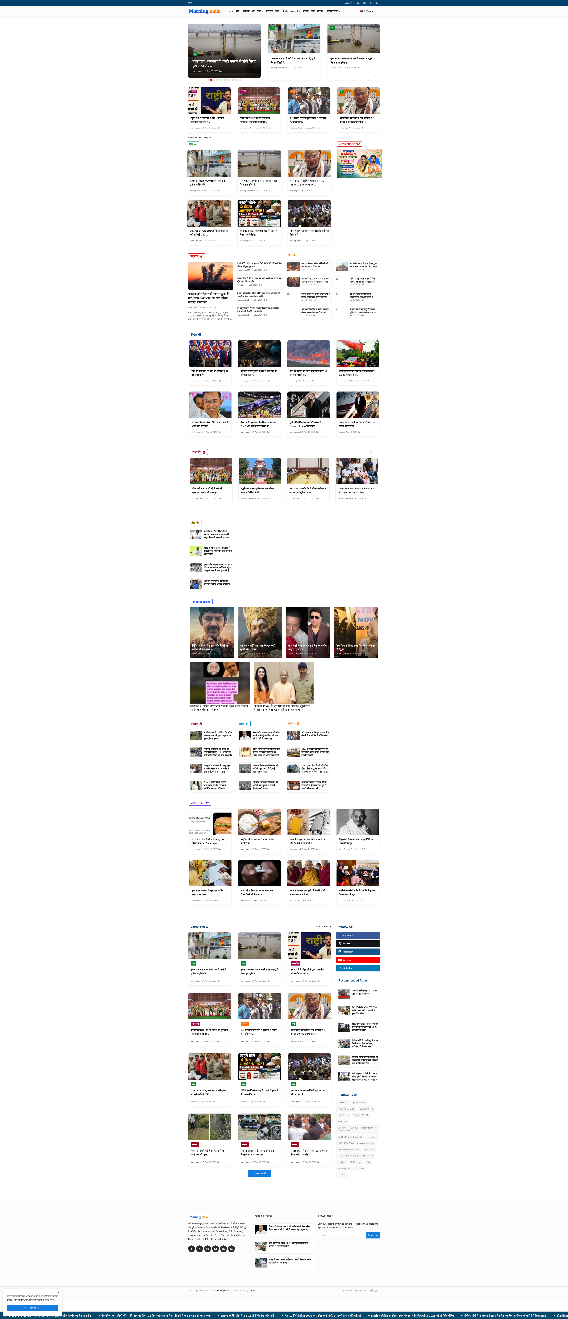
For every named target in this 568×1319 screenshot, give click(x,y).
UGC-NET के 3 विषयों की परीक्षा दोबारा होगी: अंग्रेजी (356, 1143)
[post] (224, 51)
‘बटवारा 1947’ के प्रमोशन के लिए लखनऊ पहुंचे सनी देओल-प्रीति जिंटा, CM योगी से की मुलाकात (282, 708)
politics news (359, 1102)
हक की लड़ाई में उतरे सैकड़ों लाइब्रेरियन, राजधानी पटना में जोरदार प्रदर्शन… (361, 297)
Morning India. (222, 1290)
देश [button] (237, 11)
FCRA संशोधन (355, 1162)
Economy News (366, 1109)
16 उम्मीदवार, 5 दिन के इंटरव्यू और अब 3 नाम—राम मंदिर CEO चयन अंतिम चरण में (364, 266)
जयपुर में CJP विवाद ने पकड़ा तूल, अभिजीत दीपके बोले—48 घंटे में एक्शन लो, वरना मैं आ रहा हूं (217, 768)
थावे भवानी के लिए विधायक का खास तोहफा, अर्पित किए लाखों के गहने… (315, 311)
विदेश (194, 334)
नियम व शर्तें (347, 1290)
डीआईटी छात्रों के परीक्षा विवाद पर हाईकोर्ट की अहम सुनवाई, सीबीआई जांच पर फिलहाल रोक (156, 1316)
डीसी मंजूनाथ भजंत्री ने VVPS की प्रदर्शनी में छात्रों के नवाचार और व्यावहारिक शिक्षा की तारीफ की (256, 1316)
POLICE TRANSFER (346, 1109)
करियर (293, 91)
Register (356, 3)
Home (230, 11)
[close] (58, 1292)
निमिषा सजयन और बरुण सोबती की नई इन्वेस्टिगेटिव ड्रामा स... (210, 647)
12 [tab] (237, 80)
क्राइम (305, 11)
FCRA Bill (372, 1137)
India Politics (343, 1115)
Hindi (368, 3)
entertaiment (201, 601)
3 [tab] (213, 80)
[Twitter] (199, 1248)
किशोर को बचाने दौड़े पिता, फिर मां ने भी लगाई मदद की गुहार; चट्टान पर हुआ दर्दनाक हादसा (218, 735)
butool (342, 432)
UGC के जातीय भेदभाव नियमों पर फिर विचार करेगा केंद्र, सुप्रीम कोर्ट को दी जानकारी (315, 752)
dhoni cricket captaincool (348, 1149)
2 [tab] (211, 80)
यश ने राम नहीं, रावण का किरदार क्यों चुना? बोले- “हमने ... (257, 647)
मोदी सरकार (342, 1174)
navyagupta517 (199, 71)
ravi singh (344, 128)
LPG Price (360, 1168)
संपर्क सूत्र (373, 1290)
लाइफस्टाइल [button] (332, 11)
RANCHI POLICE (361, 1115)
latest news (343, 1102)
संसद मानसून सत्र (344, 1168)
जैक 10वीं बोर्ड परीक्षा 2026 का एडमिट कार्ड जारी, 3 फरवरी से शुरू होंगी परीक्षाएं (364, 1010)
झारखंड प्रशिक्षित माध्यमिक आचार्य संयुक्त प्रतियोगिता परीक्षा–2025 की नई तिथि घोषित (365, 1027)
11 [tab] (235, 80)
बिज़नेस (246, 11)
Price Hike (342, 1121)
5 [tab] (219, 80)
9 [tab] (229, 80)
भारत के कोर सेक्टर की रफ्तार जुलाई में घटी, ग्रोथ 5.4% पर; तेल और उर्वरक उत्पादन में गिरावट (208, 298)
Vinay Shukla (344, 849)
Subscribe (373, 1235)
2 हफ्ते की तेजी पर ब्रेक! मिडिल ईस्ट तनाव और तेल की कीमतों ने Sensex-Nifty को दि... (258, 295)
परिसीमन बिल (369, 1149)
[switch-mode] (377, 3)
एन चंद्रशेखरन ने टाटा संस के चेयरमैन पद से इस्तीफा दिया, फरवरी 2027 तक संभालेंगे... (258, 310)
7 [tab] (224, 80)
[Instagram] (207, 1248)
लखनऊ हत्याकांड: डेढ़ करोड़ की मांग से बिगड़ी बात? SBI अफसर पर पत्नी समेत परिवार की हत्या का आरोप (218, 752)
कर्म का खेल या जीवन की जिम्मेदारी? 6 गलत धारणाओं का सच (315, 265)
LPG (368, 1162)
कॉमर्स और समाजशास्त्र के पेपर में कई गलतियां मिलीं (355, 1156)
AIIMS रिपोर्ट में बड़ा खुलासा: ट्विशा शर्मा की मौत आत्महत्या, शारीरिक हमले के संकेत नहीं (215, 785)
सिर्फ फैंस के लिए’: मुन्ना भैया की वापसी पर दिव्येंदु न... (355, 647)
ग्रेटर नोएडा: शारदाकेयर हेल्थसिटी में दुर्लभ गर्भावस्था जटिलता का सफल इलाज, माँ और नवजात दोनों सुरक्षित (266, 753)
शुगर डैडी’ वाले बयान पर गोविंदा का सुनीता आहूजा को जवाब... (307, 647)
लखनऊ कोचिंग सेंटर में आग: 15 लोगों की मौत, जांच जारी (364, 992)
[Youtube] (215, 1248)
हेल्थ (313, 11)
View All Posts (322, 926)
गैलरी (190, 3)
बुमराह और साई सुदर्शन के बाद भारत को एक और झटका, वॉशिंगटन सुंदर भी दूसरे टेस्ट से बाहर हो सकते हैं (218, 567)
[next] (376, 452)
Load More (258, 1173)
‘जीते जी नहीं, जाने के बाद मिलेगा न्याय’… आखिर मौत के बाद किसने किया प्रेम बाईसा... (362, 281)
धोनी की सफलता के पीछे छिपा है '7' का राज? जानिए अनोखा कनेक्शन (217, 582)
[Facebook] (191, 1248)
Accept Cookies (32, 1307)
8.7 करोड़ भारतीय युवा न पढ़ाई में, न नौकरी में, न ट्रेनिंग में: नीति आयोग (315, 734)
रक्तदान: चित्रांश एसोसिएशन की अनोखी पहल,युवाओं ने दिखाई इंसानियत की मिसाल (265, 768)
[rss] (231, 1248)
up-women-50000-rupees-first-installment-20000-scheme (357, 1129)
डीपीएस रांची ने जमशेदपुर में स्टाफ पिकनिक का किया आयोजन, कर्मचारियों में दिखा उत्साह (365, 1043)
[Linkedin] (223, 1248)
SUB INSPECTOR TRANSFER (350, 1137)
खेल (193, 522)
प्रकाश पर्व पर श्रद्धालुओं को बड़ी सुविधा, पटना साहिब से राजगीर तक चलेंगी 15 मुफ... (363, 312)
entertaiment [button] (290, 11)
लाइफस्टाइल (197, 802)
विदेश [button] (259, 11)
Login (347, 3)
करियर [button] (320, 11)
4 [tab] (216, 80)
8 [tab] (227, 80)
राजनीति (269, 11)
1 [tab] (208, 80)
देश (272, 28)
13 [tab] (240, 80)
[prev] (371, 452)
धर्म (253, 11)
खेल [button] (277, 11)
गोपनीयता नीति (360, 1290)
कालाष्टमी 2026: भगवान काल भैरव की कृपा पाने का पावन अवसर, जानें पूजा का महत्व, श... (315, 281)
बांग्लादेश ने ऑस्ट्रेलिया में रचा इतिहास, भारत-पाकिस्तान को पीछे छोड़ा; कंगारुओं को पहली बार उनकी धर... (217, 536)
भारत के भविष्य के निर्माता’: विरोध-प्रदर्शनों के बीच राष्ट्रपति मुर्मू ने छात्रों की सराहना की (314, 785)
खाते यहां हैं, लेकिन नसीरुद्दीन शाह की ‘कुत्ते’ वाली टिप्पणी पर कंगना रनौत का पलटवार (219, 708)
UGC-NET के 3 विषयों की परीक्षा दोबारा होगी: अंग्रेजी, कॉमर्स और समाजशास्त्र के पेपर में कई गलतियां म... (315, 770)
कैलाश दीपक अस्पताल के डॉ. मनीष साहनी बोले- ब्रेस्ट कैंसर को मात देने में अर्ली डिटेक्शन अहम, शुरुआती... (266, 737)
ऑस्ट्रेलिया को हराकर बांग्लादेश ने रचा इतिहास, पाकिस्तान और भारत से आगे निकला (218, 551)
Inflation (341, 1162)
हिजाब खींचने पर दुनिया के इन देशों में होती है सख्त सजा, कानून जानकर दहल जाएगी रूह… (315, 297)
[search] (377, 11)
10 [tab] (232, 80)
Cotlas (252, 1290)
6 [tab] (221, 80)
